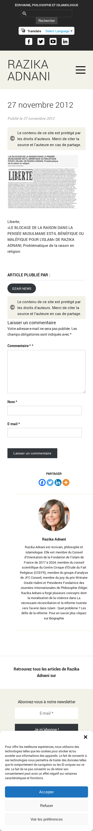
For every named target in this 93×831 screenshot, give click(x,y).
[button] (85, 737)
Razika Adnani (28, 70)
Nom (12, 401)
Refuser (46, 805)
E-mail (13, 423)
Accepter (46, 792)
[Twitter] (50, 482)
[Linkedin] (58, 482)
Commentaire (19, 345)
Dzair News (21, 288)
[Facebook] (42, 482)
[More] (65, 482)
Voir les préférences (47, 819)
